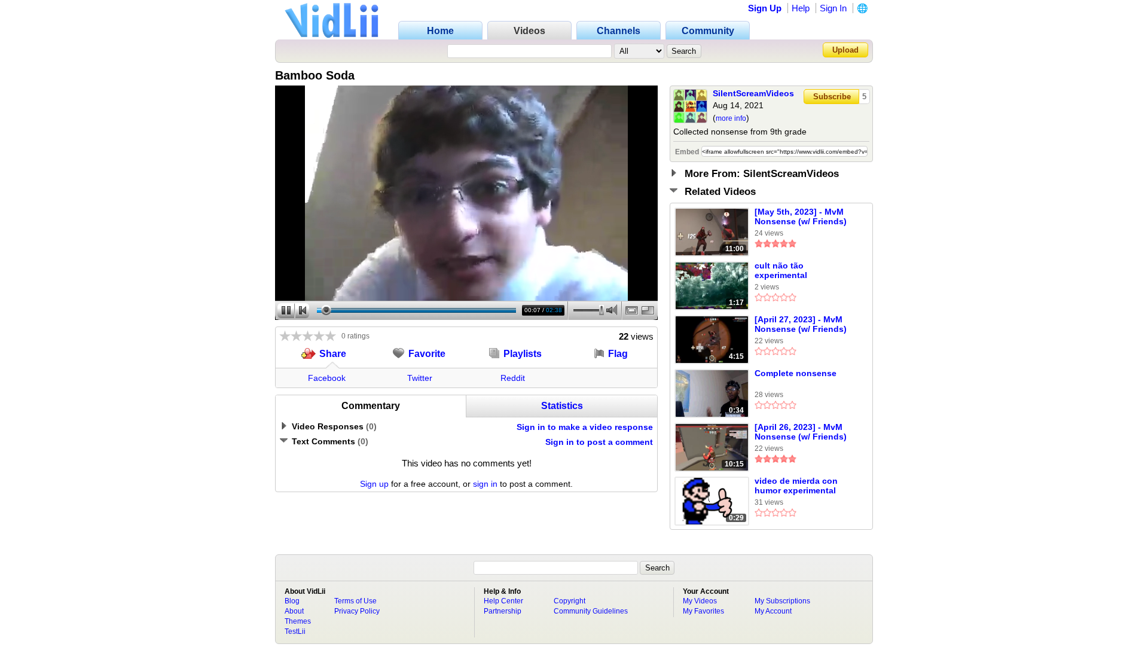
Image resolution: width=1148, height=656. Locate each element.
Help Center (503, 601)
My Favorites (703, 611)
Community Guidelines (591, 611)
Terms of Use (355, 601)
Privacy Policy (357, 611)
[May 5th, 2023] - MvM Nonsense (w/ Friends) (801, 216)
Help (801, 8)
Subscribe (832, 96)
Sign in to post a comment (599, 442)
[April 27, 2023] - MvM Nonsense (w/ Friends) (801, 324)
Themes (298, 621)
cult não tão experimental (781, 270)
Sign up (374, 484)
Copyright (569, 601)
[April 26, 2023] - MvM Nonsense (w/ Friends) (801, 431)
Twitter (419, 378)
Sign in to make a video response (585, 427)
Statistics (562, 406)
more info (731, 118)
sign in (485, 484)
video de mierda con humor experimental (796, 485)
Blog (292, 601)
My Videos (700, 601)
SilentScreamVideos (753, 93)
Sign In (833, 8)
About (294, 611)
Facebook (327, 378)
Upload (845, 49)
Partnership (502, 611)
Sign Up (764, 8)
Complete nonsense (795, 373)
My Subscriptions (782, 601)
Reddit (512, 378)
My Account (773, 611)
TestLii (295, 631)
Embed (687, 152)
